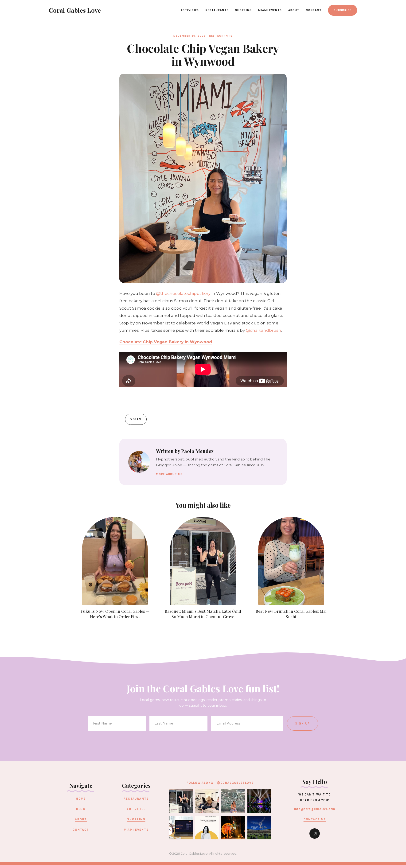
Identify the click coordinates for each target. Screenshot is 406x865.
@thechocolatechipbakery (183, 293)
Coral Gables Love (75, 10)
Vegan (135, 419)
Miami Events (270, 10)
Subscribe (342, 10)
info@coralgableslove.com (314, 809)
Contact (313, 10)
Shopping (243, 10)
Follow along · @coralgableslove (220, 783)
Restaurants (217, 10)
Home (81, 799)
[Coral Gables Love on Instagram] (314, 833)
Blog (80, 809)
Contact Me (315, 819)
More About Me (169, 474)
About (293, 10)
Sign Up (302, 723)
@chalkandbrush (263, 330)
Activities (190, 10)
